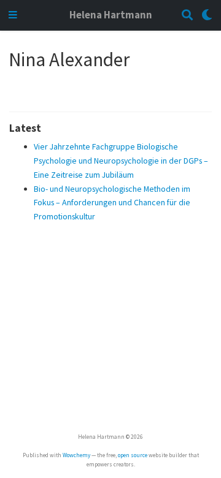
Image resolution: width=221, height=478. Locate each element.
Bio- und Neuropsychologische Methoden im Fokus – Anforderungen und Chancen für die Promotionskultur (112, 202)
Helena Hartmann (110, 15)
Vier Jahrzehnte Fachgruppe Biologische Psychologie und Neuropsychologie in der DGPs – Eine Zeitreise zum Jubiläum (121, 160)
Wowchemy (76, 455)
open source (132, 455)
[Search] (187, 16)
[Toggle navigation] (13, 16)
